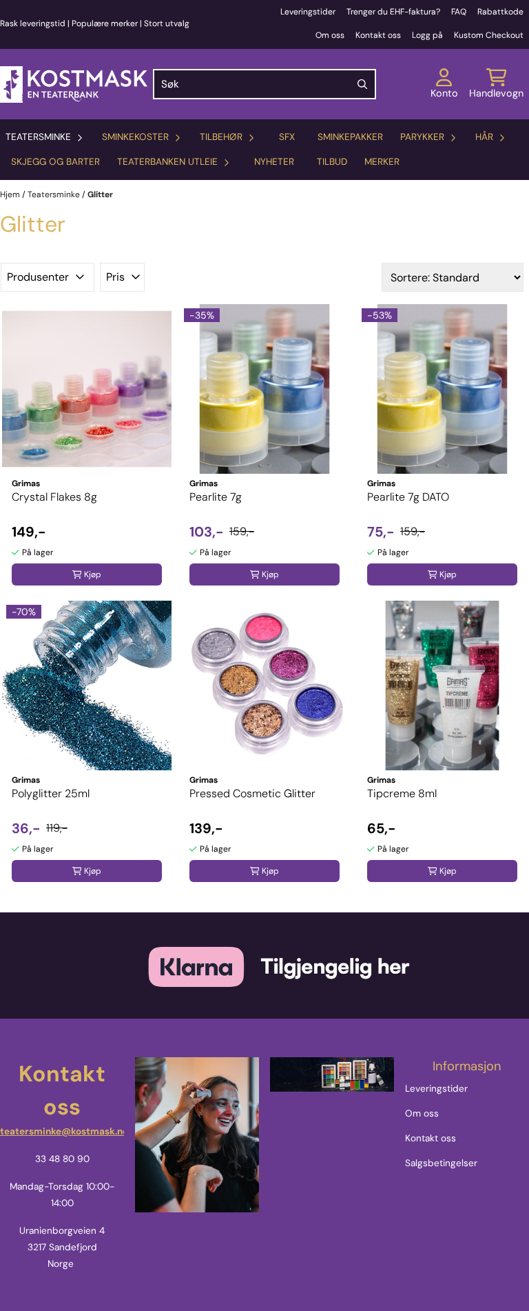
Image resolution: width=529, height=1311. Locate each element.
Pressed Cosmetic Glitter (252, 793)
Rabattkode (500, 11)
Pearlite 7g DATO (408, 497)
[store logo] (73, 84)
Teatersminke (55, 194)
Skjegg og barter (55, 162)
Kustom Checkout (488, 35)
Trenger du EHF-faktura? (393, 11)
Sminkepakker (350, 137)
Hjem (11, 194)
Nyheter (274, 162)
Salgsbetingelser (441, 1163)
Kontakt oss (378, 35)
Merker (382, 162)
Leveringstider (307, 11)
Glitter (100, 194)
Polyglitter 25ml (51, 793)
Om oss (329, 35)
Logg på (427, 35)
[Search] (362, 84)
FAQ (458, 11)
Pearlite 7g (215, 497)
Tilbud (332, 162)
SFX (287, 137)
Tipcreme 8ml (402, 793)
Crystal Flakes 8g (54, 497)
